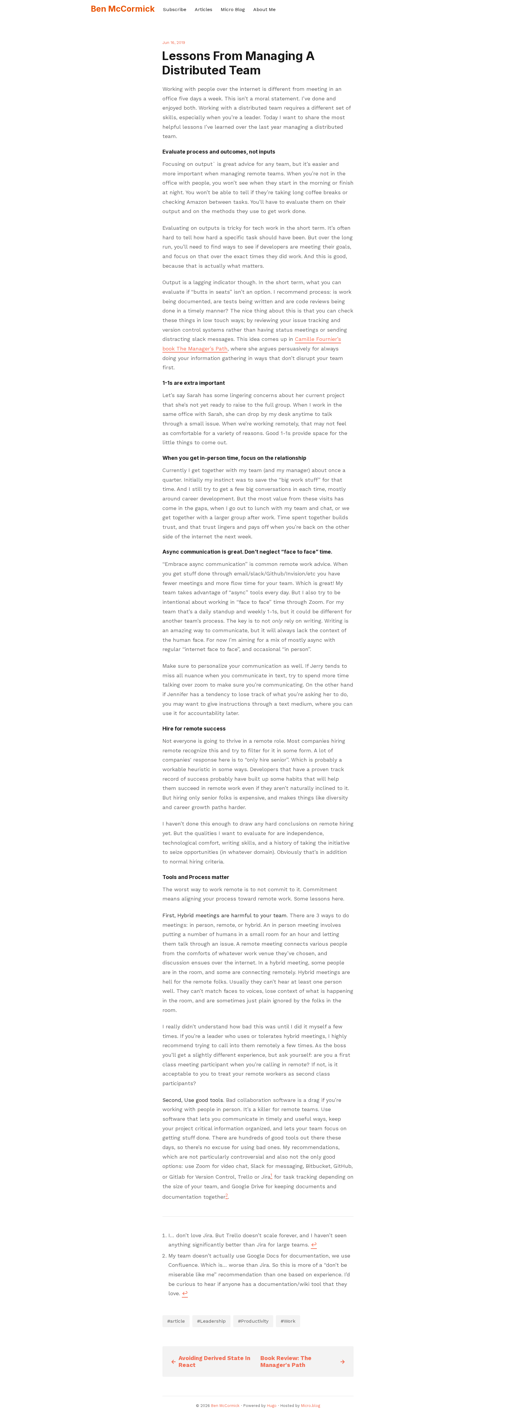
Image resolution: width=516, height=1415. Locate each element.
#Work (288, 1321)
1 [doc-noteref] (271, 1175)
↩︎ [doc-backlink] (314, 1245)
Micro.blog (310, 1405)
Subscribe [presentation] (174, 9)
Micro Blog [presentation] (233, 9)
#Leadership (211, 1321)
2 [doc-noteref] (226, 1195)
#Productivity (253, 1321)
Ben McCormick (123, 9)
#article (176, 1321)
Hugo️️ (272, 1405)
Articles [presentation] (203, 9)
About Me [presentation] (264, 9)
